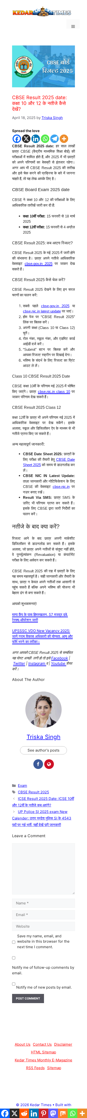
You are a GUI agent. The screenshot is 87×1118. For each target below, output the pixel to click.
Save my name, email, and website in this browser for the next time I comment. (43, 941)
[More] (64, 138)
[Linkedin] (35, 138)
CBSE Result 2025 (33, 792)
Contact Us (42, 1044)
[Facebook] (17, 138)
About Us (22, 1044)
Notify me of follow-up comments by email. (43, 970)
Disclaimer (63, 1044)
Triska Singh (43, 736)
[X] (26, 138)
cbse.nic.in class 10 (54, 391)
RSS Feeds (35, 1068)
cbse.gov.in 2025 (38, 263)
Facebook (59, 658)
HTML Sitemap (43, 1052)
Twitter (19, 663)
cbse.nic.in (61, 486)
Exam (22, 785)
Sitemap (54, 1068)
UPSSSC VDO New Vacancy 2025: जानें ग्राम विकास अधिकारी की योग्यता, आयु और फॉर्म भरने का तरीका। (42, 636)
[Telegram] (54, 138)
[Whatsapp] (45, 138)
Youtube (58, 663)
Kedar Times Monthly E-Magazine (43, 1060)
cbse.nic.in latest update (42, 311)
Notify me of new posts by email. (44, 987)
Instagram (37, 663)
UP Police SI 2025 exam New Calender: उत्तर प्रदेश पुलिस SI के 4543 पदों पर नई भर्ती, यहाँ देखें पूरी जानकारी (41, 818)
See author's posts (43, 750)
